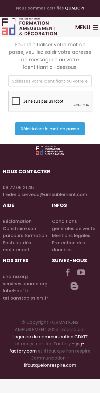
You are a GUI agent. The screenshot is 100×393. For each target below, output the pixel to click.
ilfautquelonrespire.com (50, 365)
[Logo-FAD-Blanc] (50, 148)
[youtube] (81, 272)
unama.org (15, 276)
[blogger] (74, 286)
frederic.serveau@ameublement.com (45, 194)
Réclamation (17, 221)
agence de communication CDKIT (51, 337)
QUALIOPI (74, 8)
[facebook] (68, 272)
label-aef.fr (15, 291)
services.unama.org (25, 284)
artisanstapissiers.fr (25, 298)
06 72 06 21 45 (18, 187)
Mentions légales (71, 235)
